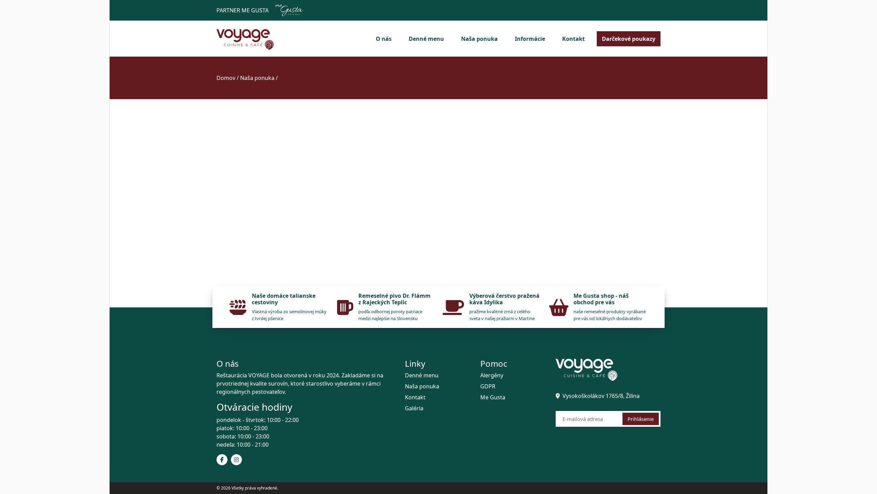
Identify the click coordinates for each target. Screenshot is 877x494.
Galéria (414, 408)
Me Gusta (492, 397)
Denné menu (426, 39)
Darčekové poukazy (628, 39)
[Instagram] (236, 459)
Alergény (491, 375)
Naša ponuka (479, 39)
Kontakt (573, 39)
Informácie (530, 39)
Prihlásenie (641, 418)
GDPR (487, 386)
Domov (226, 78)
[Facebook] (222, 459)
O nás (384, 39)
